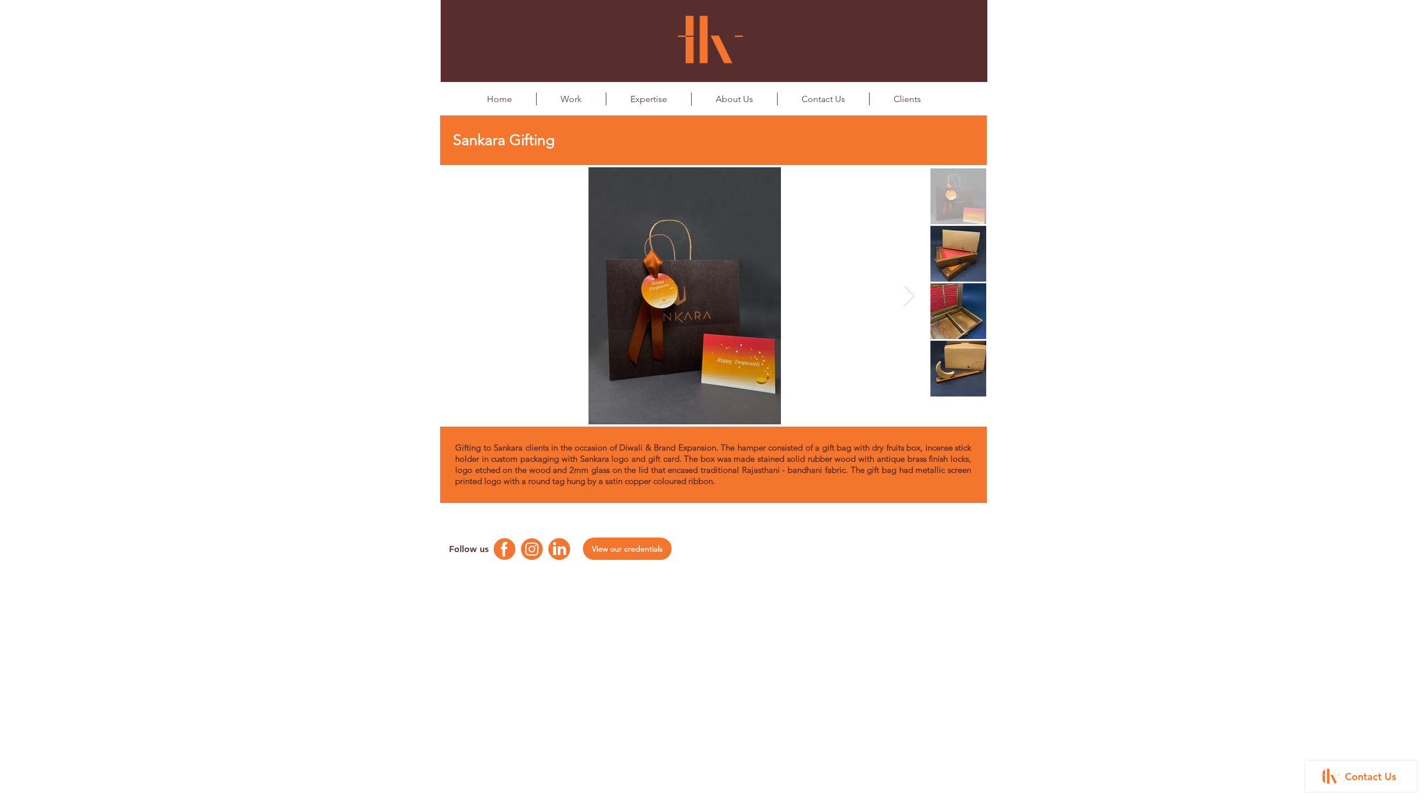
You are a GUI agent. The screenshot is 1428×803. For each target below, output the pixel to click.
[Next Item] (909, 296)
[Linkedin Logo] (559, 549)
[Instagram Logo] (532, 549)
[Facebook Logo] (504, 549)
